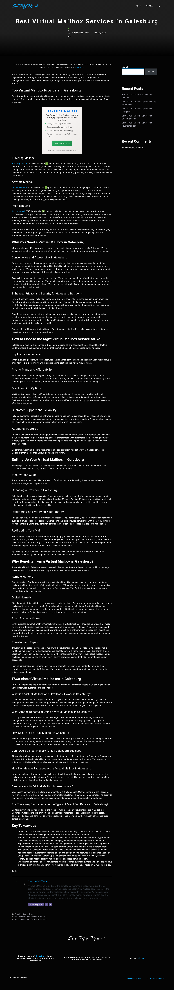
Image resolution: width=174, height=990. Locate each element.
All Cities (149, 6)
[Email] (46, 904)
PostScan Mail (18, 211)
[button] (159, 5)
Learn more (79, 67)
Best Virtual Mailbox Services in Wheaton (31, 919)
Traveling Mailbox (20, 163)
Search (125, 67)
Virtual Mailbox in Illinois (24, 914)
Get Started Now (62, 143)
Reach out (41, 956)
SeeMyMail (25, 6)
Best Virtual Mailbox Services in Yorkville (30, 917)
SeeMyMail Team (38, 881)
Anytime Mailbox (20, 187)
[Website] (50, 904)
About (138, 6)
